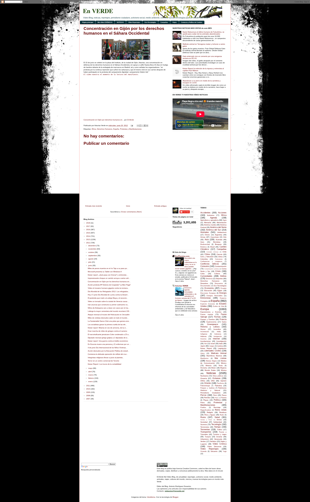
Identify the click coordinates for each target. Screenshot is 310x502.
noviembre (92, 249)
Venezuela (218, 439)
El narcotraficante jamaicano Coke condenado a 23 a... (109, 334)
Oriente (207, 383)
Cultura (217, 274)
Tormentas (205, 429)
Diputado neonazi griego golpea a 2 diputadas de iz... (108, 338)
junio (90, 265)
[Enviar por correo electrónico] (138, 125)
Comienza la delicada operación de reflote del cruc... (108, 354)
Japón (202, 346)
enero (90, 381)
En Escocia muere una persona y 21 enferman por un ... (109, 344)
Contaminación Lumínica (211, 269)
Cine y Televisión (207, 257)
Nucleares (204, 376)
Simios (219, 420)
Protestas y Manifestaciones (131, 129)
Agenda (213, 218)
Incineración (204, 331)
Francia (223, 319)
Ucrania (219, 437)
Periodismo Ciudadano (210, 393)
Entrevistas (205, 298)
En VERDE (98, 10)
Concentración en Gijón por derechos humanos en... (104, 120)
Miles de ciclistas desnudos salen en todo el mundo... (108, 318)
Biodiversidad (205, 244)
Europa (204, 309)
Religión (210, 412)
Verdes (203, 441)
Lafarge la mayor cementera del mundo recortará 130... (109, 311)
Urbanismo (204, 439)
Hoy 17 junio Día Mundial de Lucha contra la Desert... (108, 295)
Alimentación (221, 222)
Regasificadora (205, 410)
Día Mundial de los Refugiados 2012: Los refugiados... (108, 291)
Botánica (203, 247)
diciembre (92, 246)
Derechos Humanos (104, 129)
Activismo (210, 215)
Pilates (217, 397)
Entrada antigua (160, 206)
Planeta (223, 398)
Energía (222, 293)
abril (90, 372)
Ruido (222, 415)
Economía (209, 288)
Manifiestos (204, 358)
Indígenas (203, 334)
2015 (88, 233)
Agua (224, 220)
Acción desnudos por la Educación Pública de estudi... (108, 351)
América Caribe (210, 225)
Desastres (204, 283)
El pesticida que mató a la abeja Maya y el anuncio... (108, 298)
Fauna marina (206, 314)
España (116, 129)
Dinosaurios (219, 283)
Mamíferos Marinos (214, 356)
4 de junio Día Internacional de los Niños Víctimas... (107, 348)
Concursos (219, 259)
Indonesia (217, 334)
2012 (88, 243)
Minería (208, 365)
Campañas (164, 22)
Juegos (211, 346)
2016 (88, 229)
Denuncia (209, 278)
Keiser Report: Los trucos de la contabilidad (104, 364)
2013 (88, 239)
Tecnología (216, 424)
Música (223, 370)
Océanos (216, 378)
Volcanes (214, 451)
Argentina (218, 235)
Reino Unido (220, 410)
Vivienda (203, 451)
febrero (91, 378)
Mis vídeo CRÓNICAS (105, 22)
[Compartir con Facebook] (145, 125)
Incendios (217, 329)
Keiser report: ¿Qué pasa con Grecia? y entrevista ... (108, 275)
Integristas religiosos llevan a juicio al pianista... (106, 358)
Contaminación (220, 266)
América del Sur (213, 230)
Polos (202, 403)
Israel (213, 343)
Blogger (175, 497)
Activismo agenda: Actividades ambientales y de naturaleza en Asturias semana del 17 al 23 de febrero (185, 294)
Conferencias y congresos (211, 261)
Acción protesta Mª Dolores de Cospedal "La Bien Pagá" (109, 285)
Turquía (208, 437)
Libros (202, 353)
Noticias (211, 373)
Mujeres (223, 368)
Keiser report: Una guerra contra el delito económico (108, 341)
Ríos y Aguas (209, 415)
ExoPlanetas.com (182, 256)
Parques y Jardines (207, 388)
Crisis (218, 271)
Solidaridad (217, 422)
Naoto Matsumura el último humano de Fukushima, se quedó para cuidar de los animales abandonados (203, 33)
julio (90, 262)
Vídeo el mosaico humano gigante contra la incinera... (108, 288)
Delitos (223, 276)
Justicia (220, 346)
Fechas (217, 317)
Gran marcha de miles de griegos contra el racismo (107, 331)
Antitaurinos (221, 232)
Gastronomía (211, 322)
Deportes (219, 278)
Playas (205, 400)
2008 (88, 395)
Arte (224, 237)
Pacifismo (220, 383)
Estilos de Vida (218, 306)
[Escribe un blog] (140, 125)
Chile (224, 252)
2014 (88, 236)
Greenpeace (212, 324)
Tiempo (217, 427)
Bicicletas (216, 242)
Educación (208, 290)
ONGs (202, 381)
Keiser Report (206, 348)
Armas (202, 237)
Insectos (203, 339)
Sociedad (204, 422)
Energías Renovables (214, 296)
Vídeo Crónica (219, 444)
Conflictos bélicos (209, 264)
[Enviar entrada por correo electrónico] (131, 125)
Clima (220, 257)
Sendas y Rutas (206, 419)
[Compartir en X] (142, 125)
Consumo (204, 266)
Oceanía (203, 378)
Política (217, 400)
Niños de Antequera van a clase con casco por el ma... (109, 308)
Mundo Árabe (210, 370)
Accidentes (205, 212)
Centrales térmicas (212, 252)
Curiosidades (206, 276)
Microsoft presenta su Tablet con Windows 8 (105, 272)
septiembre (92, 256)
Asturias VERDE (181, 286)
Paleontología (205, 386)
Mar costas (220, 358)
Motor (213, 368)
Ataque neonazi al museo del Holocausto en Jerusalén (109, 315)
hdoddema (151, 497)
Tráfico (219, 429)
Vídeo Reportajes (134, 22)
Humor (203, 329)
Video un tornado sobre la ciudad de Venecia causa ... (108, 301)
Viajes (174, 22)
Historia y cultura (209, 327)
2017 (88, 226)
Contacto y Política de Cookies (191, 22)
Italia (221, 343)
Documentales (205, 286)
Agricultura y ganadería (209, 220)
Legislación (222, 348)
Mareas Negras (211, 361)
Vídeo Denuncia (214, 446)
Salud (217, 417)
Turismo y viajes (220, 434)
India (219, 331)
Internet (216, 339)
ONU (213, 381)
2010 (88, 389)
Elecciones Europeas (208, 293)
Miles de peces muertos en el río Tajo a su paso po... (108, 268)
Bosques (218, 244)
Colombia (204, 259)
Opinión (223, 381)
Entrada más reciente (93, 206)
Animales (204, 232)
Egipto (219, 290)
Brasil (212, 247)
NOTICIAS (120, 22)
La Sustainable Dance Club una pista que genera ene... (109, 321)
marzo (91, 375)
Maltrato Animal (218, 353)
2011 (88, 386)
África (94, 129)
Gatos (224, 322)
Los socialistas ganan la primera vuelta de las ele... (107, 324)
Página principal (87, 22)
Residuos (222, 412)
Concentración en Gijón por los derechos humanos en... (109, 282)
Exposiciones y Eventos (210, 312)
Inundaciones (205, 341)
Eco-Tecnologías (150, 22)
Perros (203, 395)
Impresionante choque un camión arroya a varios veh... (109, 278)
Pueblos (203, 407)
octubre (91, 252)
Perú (215, 395)
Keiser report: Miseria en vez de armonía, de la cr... (107, 328)
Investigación (221, 341)
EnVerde (130, 120)
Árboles (207, 235)
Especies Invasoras (207, 304)
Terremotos (204, 427)
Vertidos (213, 441)
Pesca (224, 395)
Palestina (218, 386)
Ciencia (219, 254)
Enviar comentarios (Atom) (131, 212)
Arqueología (214, 237)
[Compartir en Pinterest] (147, 125)
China (207, 254)
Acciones (222, 212)
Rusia (203, 417)
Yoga (224, 451)
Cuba (202, 274)
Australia (219, 240)
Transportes (205, 432)
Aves (202, 242)
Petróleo (207, 398)
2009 (88, 392)
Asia (207, 239)
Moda (221, 365)
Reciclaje (217, 407)
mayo (90, 368)
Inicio (128, 206)
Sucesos (203, 424)
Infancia (203, 336)
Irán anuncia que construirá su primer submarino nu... (108, 305)
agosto (91, 259)
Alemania (207, 222)
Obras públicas (218, 376)
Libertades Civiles (212, 351)
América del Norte (218, 227)
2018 (88, 223)
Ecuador (223, 288)
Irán (205, 343)
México (223, 363)
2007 (88, 399)
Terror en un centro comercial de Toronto (103, 361)
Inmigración (218, 336)
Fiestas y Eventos (207, 319)
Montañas (203, 368)
